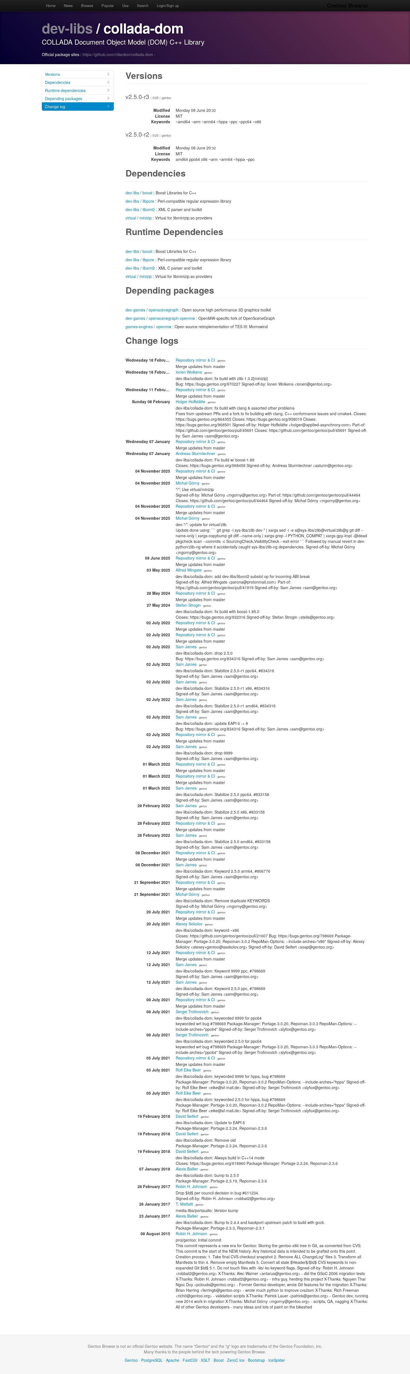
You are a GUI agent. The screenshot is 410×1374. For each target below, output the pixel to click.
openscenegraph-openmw (172, 318)
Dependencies (57, 82)
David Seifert (187, 1116)
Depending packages (63, 98)
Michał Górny (187, 483)
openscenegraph (164, 310)
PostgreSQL (152, 1360)
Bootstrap (256, 1360)
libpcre (148, 201)
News (68, 5)
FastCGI (190, 1360)
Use (125, 5)
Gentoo (131, 1360)
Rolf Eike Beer (188, 1070)
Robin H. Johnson (191, 1186)
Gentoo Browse (347, 5)
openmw (163, 326)
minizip (145, 218)
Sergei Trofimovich (192, 1011)
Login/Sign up (168, 5)
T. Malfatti (184, 1204)
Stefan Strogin (188, 605)
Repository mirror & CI (195, 360)
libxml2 (149, 209)
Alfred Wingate (189, 570)
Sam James (186, 646)
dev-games (135, 310)
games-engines (139, 326)
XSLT (205, 1360)
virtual (131, 218)
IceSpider (276, 1360)
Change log (55, 106)
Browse (87, 5)
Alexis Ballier (187, 1169)
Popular (108, 5)
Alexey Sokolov (189, 924)
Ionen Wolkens (189, 372)
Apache (172, 1360)
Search (142, 5)
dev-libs (67, 28)
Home (51, 5)
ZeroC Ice (236, 1360)
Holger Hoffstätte (190, 401)
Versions (52, 74)
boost (147, 192)
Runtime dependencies (65, 90)
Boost (219, 1360)
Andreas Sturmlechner (195, 453)
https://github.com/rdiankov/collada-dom (118, 54)
